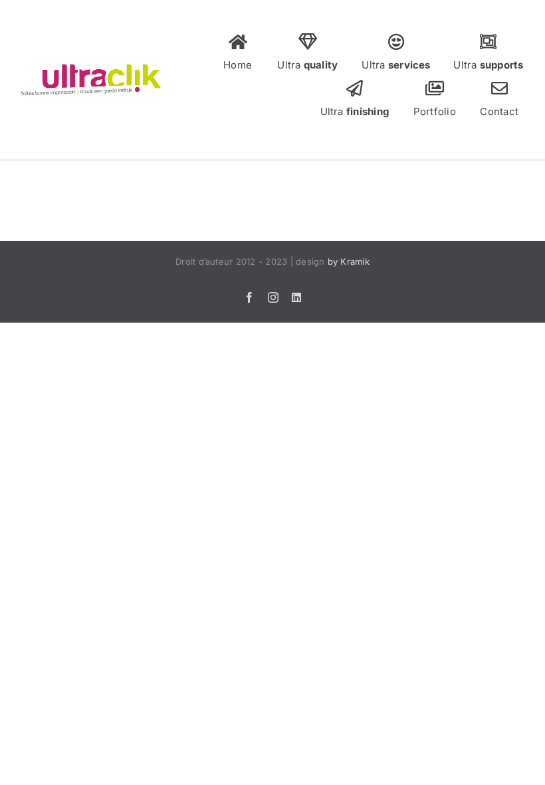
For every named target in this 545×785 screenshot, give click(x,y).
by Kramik (349, 261)
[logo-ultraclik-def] (91, 68)
